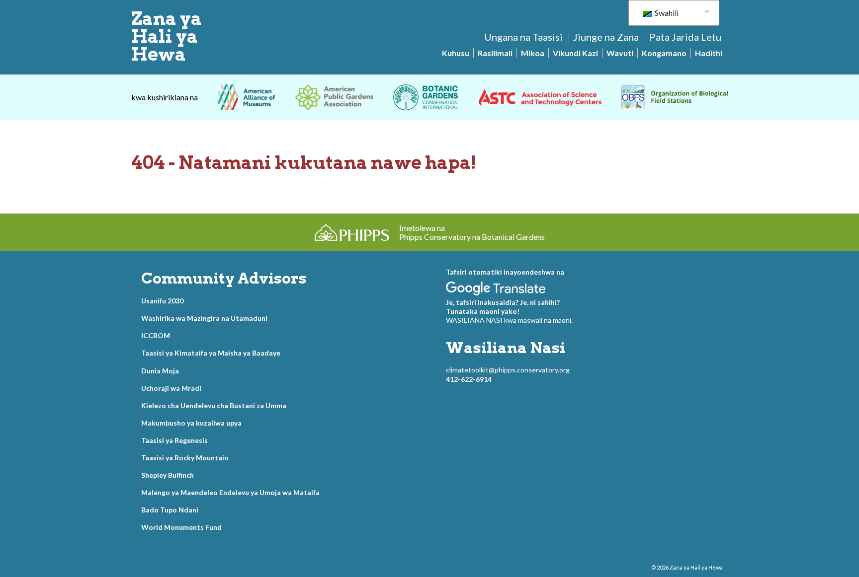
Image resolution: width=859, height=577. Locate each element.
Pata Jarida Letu (685, 37)
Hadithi (708, 53)
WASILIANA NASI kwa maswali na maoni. (509, 320)
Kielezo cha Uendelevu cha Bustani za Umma (213, 405)
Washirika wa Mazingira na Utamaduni (204, 318)
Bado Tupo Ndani (169, 509)
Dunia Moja (160, 370)
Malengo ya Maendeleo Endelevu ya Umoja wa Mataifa (230, 492)
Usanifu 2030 (162, 300)
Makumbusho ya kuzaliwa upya (191, 423)
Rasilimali (495, 53)
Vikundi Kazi (575, 53)
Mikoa (532, 53)
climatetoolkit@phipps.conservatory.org (508, 369)
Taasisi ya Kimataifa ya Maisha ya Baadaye (210, 353)
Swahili (666, 12)
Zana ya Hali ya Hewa (166, 36)
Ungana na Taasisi (523, 37)
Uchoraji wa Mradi (171, 388)
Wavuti (619, 53)
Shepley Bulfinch (167, 475)
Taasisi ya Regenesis (174, 440)
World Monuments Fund (181, 527)
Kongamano (664, 53)
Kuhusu (455, 53)
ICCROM (155, 335)
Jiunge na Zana (606, 37)
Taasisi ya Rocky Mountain (184, 457)
